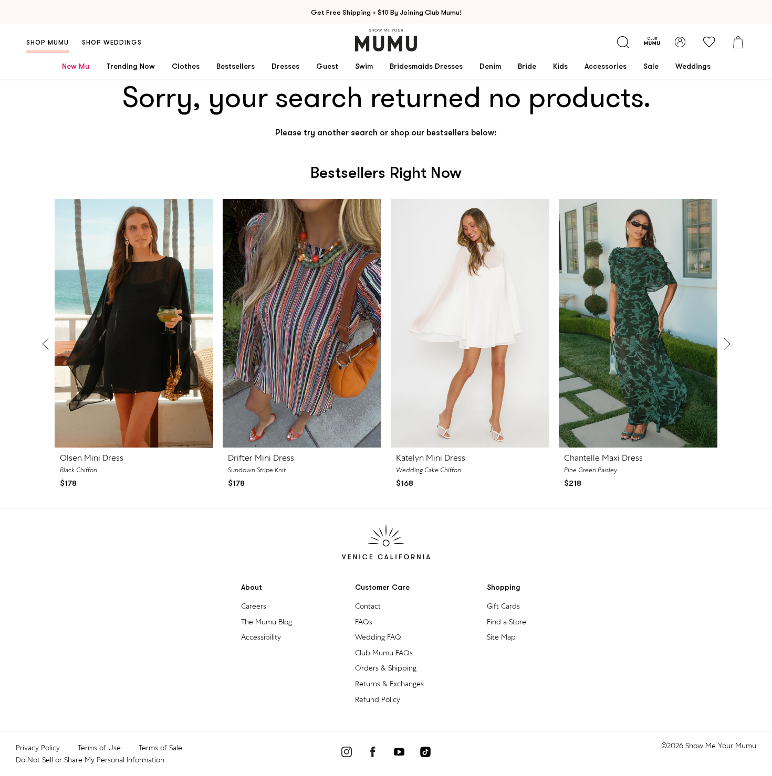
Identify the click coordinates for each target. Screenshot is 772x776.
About (251, 587)
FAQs (363, 621)
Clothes (186, 66)
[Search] (623, 42)
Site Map (501, 637)
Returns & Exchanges (389, 683)
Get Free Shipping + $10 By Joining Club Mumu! (386, 12)
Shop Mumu (47, 42)
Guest (327, 66)
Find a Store (506, 621)
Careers (253, 606)
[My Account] (680, 42)
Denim (490, 66)
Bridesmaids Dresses (426, 66)
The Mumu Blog (266, 621)
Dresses (285, 66)
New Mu (75, 66)
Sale (651, 66)
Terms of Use (99, 747)
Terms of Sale (160, 747)
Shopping (503, 587)
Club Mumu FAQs (384, 652)
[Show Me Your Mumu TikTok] (425, 753)
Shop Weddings (112, 42)
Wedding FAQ (378, 637)
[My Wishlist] (709, 42)
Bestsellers (235, 66)
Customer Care (382, 587)
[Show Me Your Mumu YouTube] (399, 753)
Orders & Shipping (385, 668)
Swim (364, 66)
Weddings (693, 66)
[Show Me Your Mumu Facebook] (373, 753)
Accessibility (261, 637)
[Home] (386, 40)
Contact (368, 606)
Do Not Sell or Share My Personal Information (90, 759)
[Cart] (738, 42)
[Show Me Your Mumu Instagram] (346, 753)
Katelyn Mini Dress (430, 457)
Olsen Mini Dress (91, 457)
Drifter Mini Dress (261, 457)
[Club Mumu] (652, 42)
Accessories (606, 66)
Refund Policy (377, 699)
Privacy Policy (38, 747)
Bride (527, 66)
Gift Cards (503, 606)
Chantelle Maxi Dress (603, 457)
